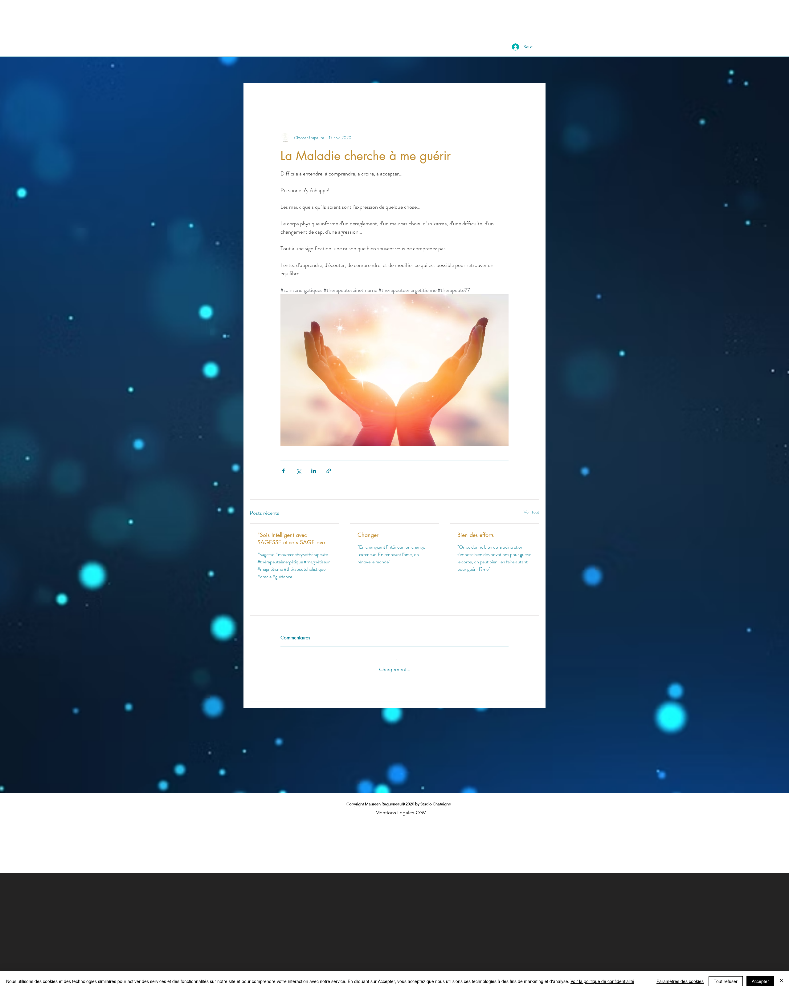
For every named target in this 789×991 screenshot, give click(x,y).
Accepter (760, 981)
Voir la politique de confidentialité (602, 981)
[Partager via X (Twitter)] (298, 471)
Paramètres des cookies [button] (680, 981)
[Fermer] (781, 981)
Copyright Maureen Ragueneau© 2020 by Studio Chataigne (398, 799)
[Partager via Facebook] (283, 471)
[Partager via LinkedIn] (314, 471)
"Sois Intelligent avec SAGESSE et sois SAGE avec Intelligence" (292, 538)
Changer (368, 534)
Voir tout (531, 512)
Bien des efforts (475, 534)
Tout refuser (726, 981)
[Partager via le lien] (329, 471)
